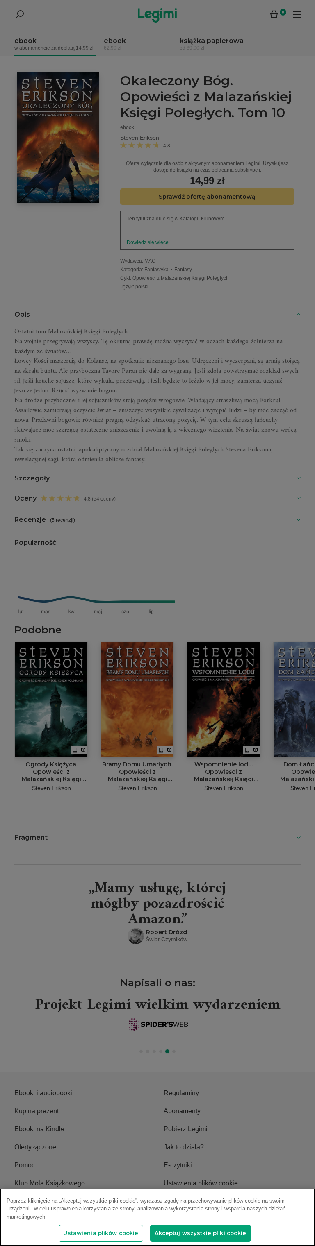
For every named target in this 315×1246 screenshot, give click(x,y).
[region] (157, 1217)
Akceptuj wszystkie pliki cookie (201, 1233)
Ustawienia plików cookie (100, 1233)
